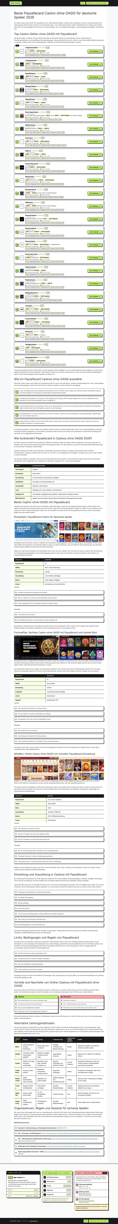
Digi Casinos (15, 3)
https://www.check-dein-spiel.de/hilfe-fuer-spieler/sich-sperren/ (66, 1146)
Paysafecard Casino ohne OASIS (97, 3)
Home (82, 3)
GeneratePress (33, 1221)
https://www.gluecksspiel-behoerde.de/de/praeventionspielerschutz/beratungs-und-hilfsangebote (71, 1133)
